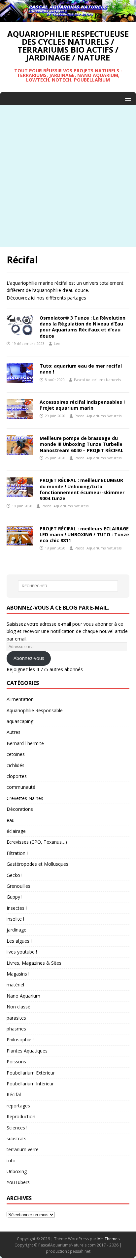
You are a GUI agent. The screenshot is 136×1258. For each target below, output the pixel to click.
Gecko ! (14, 875)
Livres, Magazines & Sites (34, 963)
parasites (16, 1018)
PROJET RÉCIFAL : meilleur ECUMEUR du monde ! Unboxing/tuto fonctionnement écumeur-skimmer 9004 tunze (82, 489)
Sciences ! (17, 1128)
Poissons (16, 1061)
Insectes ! (17, 908)
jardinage (16, 930)
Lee (57, 343)
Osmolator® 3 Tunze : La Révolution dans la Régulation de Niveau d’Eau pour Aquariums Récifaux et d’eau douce (82, 327)
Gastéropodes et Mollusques (37, 864)
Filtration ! (17, 853)
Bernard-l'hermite (25, 743)
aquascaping (20, 721)
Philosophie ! (20, 1039)
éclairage (16, 831)
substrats (16, 1138)
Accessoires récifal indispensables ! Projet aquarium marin (82, 405)
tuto (11, 1160)
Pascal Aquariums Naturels (97, 379)
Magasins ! (18, 974)
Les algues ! (19, 941)
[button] (126, 98)
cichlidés (15, 765)
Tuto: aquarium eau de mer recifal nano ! (81, 369)
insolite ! (15, 919)
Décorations (20, 809)
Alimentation (20, 699)
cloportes (17, 776)
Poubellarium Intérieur (30, 1083)
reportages (18, 1105)
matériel (15, 984)
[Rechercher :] (68, 586)
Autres (13, 732)
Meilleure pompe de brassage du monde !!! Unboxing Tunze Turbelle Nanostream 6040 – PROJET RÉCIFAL (81, 444)
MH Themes (108, 1239)
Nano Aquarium (23, 996)
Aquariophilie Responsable (35, 710)
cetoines (16, 754)
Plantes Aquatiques (27, 1051)
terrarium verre (23, 1149)
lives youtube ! (22, 952)
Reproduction (21, 1116)
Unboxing (17, 1171)
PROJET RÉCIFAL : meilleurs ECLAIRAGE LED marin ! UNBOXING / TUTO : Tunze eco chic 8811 (84, 534)
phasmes (16, 1029)
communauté (21, 787)
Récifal (14, 1094)
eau (11, 820)
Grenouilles (18, 886)
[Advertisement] (68, 176)
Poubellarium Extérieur (31, 1073)
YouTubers (18, 1182)
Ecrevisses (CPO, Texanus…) (37, 842)
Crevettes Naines (25, 798)
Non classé (18, 1007)
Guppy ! (14, 897)
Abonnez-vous (29, 658)
